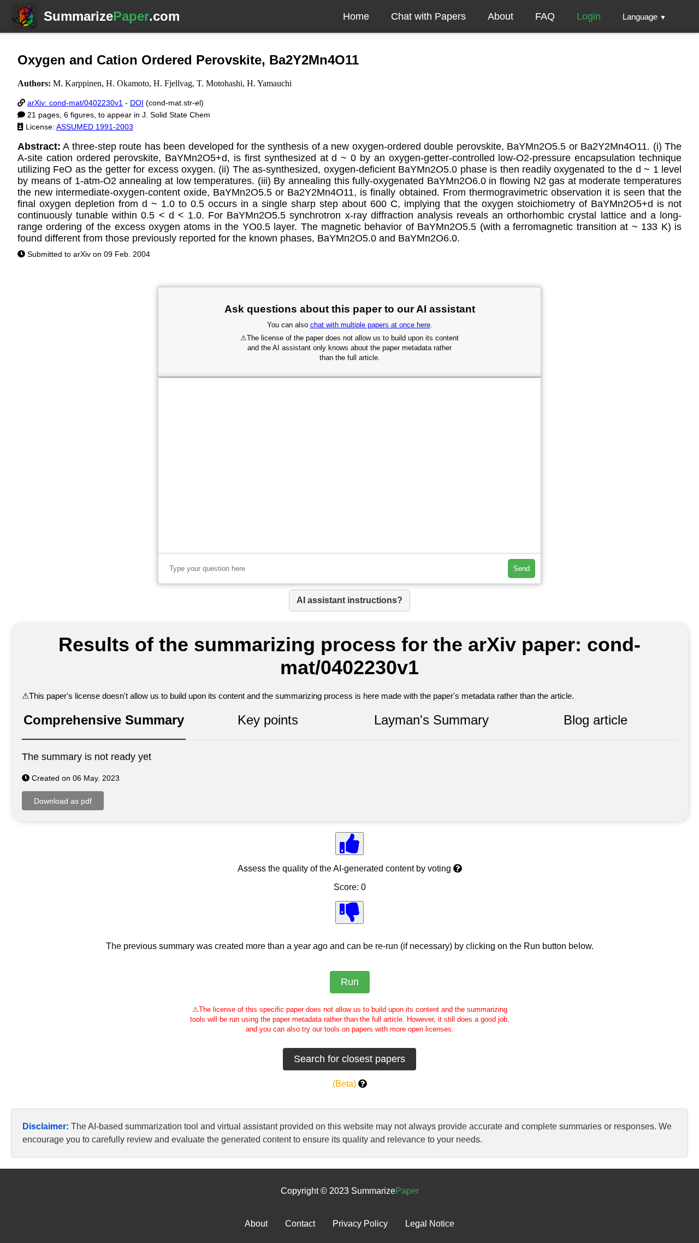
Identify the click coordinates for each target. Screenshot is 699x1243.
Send (521, 568)
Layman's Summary (431, 719)
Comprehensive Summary (103, 719)
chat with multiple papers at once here (370, 325)
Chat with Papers (428, 16)
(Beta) (344, 1083)
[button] (644, 16)
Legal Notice (429, 1223)
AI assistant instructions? (349, 600)
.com (112, 16)
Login (589, 16)
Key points (268, 719)
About (500, 16)
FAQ (545, 16)
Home (356, 16)
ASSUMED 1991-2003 (94, 126)
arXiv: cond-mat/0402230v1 (75, 102)
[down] (349, 912)
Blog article (595, 719)
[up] (349, 843)
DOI (137, 102)
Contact (300, 1223)
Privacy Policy (360, 1223)
